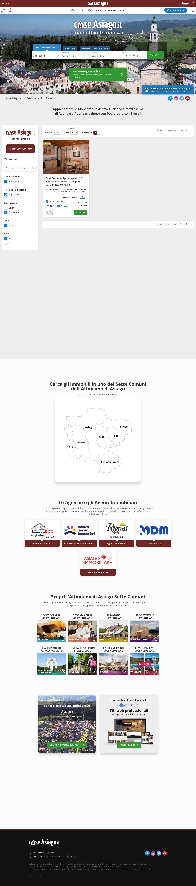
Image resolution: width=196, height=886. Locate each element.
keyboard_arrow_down (58, 132)
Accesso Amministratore (38, 876)
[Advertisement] (20, 298)
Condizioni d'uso (145, 869)
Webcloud (127, 869)
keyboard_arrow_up (55, 132)
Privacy (135, 869)
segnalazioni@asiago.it (113, 866)
